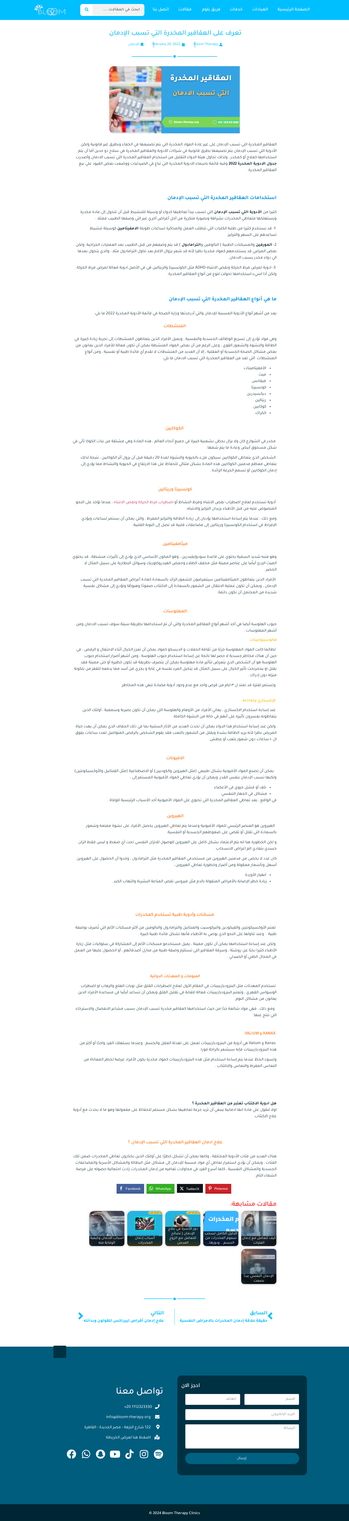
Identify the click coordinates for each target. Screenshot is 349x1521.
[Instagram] (144, 1454)
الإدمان (133, 45)
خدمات (236, 10)
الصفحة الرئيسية (294, 10)
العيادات (260, 10)
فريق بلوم (211, 10)
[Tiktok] (129, 1454)
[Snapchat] (100, 1454)
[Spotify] (158, 1454)
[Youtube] (115, 1454)
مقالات (185, 10)
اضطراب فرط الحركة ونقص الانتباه (143, 502)
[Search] (87, 10)
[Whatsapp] (86, 1454)
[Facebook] (71, 1454)
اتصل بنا (161, 10)
